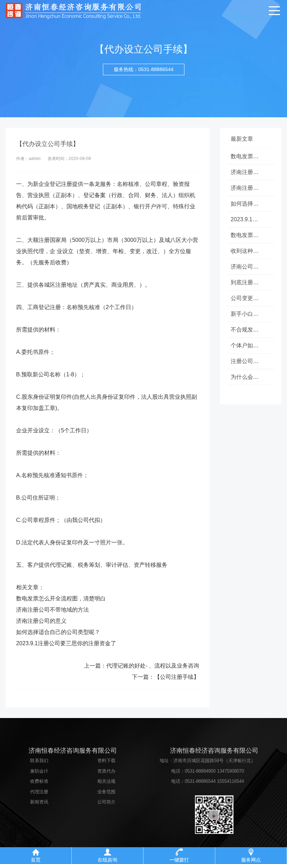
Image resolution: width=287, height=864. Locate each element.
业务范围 (106, 791)
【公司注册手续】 (176, 677)
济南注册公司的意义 (41, 621)
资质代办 (106, 771)
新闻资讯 (39, 801)
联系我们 (39, 760)
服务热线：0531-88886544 (144, 69)
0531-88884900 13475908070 (214, 771)
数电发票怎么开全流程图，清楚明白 (61, 598)
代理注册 (39, 791)
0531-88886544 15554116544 (214, 781)
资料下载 (106, 760)
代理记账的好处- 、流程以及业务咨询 (152, 666)
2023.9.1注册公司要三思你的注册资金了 (66, 643)
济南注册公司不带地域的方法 (52, 610)
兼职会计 (39, 771)
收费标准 (39, 781)
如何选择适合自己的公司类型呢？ (58, 632)
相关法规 (106, 781)
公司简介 (106, 801)
